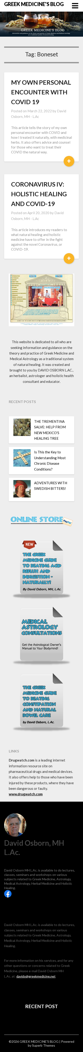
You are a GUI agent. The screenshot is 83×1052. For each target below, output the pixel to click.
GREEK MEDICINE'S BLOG (34, 4)
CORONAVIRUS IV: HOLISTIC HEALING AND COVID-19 (39, 193)
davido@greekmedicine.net (36, 976)
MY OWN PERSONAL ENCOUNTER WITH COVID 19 (41, 92)
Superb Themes (43, 1045)
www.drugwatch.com (26, 794)
